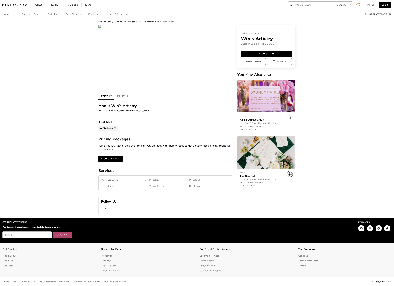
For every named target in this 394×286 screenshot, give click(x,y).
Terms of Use (28, 281)
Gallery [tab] (122, 96)
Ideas (88, 5)
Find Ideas (7, 265)
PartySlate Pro (207, 265)
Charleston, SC (152, 22)
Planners (55, 5)
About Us (303, 256)
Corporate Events (110, 270)
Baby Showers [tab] (73, 14)
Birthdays (106, 260)
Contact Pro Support (210, 270)
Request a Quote (110, 159)
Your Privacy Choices (114, 281)
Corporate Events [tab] (31, 14)
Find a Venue (9, 256)
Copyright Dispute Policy (86, 281)
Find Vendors (104, 22)
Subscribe (62, 235)
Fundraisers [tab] (94, 14)
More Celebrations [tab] (118, 14)
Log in (385, 5)
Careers (302, 265)
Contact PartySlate (308, 260)
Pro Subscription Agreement (53, 281)
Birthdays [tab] (53, 14)
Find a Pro (7, 260)
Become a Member (209, 256)
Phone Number (253, 61)
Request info (266, 54)
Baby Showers (108, 265)
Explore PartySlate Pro (378, 14)
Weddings (106, 256)
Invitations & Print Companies (127, 22)
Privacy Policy (9, 281)
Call (106, 208)
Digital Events (206, 260)
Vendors (73, 5)
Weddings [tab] (9, 14)
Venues (38, 5)
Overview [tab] (106, 96)
